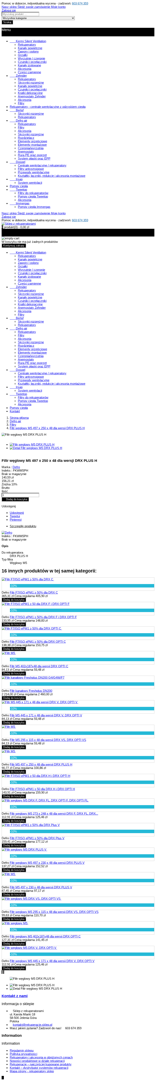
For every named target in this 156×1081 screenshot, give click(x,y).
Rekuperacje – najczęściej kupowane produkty (41, 1064)
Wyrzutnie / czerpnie (31, 58)
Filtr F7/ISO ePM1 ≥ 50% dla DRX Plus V (37, 838)
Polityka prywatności (23, 1054)
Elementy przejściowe (32, 141)
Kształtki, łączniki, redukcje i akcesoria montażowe (51, 175)
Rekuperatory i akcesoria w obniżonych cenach (41, 1057)
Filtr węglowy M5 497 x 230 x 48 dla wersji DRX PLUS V (47, 862)
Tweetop (18, 189)
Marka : (7, 467)
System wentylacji (30, 182)
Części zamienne (29, 72)
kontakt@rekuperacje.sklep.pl (32, 1024)
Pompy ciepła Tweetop (33, 196)
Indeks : (7, 470)
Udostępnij (17, 512)
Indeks (6, 536)
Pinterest (16, 519)
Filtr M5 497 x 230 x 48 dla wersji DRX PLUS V (41, 887)
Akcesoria (24, 68)
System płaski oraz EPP (34, 158)
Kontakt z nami (15, 996)
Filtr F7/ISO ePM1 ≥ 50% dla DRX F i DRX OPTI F (43, 617)
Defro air (18, 120)
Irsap (16, 179)
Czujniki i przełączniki (32, 62)
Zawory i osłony (28, 51)
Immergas (19, 203)
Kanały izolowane (29, 65)
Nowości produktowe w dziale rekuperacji (37, 1061)
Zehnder (18, 75)
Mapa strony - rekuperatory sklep (32, 1071)
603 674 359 (80, 3)
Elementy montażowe (32, 144)
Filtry (21, 103)
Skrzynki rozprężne (31, 82)
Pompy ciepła (19, 186)
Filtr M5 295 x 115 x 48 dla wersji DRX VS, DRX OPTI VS (48, 740)
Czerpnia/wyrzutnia (30, 148)
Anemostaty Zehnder (32, 96)
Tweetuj (15, 516)
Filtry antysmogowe (31, 169)
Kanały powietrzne (30, 48)
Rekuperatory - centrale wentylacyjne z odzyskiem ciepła (48, 106)
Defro (16, 467)
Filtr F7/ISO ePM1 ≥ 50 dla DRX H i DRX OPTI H (42, 789)
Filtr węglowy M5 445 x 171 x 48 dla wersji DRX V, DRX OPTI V (52, 961)
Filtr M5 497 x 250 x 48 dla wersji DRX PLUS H (41, 764)
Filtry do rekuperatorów (33, 193)
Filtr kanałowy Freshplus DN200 (31, 690)
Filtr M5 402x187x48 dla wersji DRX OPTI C (39, 666)
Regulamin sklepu (22, 1050)
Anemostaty (26, 151)
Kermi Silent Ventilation (28, 41)
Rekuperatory (27, 44)
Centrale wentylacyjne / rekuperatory (42, 165)
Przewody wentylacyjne (33, 172)
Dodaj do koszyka (15, 499)
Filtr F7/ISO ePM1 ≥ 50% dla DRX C (34, 592)
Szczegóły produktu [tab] (23, 526)
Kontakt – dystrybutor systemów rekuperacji (39, 1067)
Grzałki (22, 55)
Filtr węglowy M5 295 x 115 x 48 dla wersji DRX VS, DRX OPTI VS (54, 912)
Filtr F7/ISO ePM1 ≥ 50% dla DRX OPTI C (38, 641)
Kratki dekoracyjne (30, 93)
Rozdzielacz (26, 137)
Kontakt (15, 411)
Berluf (17, 110)
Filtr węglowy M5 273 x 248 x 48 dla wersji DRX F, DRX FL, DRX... (54, 813)
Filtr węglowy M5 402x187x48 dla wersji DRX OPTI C (45, 936)
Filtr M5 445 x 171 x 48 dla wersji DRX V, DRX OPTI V (46, 715)
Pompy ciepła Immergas (34, 206)
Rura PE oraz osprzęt (32, 155)
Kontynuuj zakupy (13, 245)
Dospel (17, 162)
